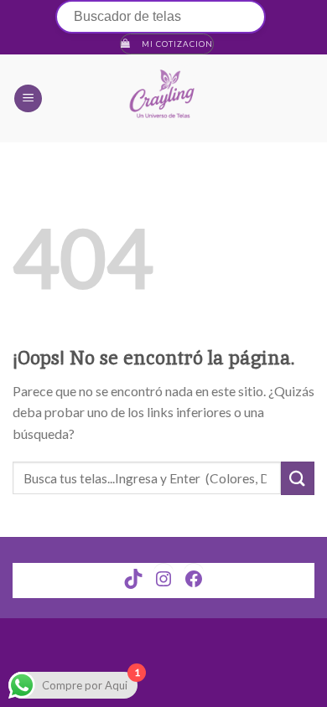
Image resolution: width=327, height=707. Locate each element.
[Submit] (297, 478)
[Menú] (28, 98)
